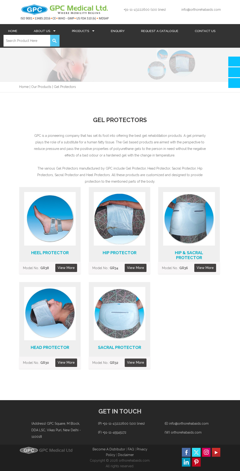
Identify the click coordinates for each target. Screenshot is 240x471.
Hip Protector (119, 252)
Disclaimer (126, 455)
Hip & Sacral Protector (189, 255)
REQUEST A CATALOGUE (159, 31)
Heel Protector (50, 252)
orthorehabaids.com (186, 432)
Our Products (41, 87)
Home (24, 87)
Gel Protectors (65, 87)
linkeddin (186, 462)
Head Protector (50, 347)
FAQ (131, 449)
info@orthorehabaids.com (201, 9)
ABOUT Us (42, 31)
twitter (196, 452)
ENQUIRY (118, 31)
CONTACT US (205, 31)
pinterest (196, 462)
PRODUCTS (81, 31)
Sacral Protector (119, 347)
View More (66, 268)
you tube (215, 452)
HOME (12, 31)
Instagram (206, 452)
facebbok (186, 452)
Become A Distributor (109, 449)
